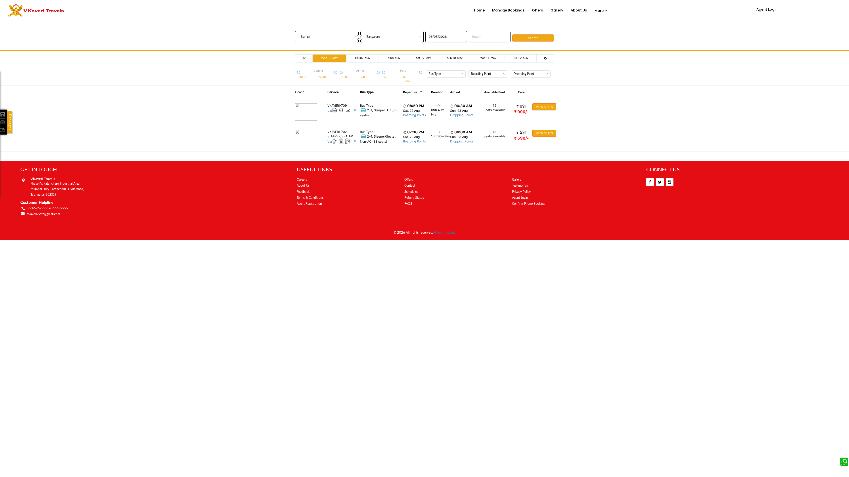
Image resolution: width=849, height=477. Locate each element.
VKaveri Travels (444, 232)
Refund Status (414, 197)
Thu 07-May (362, 58)
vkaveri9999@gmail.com (43, 214)
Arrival (455, 92)
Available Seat (494, 92)
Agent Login (767, 9)
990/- (521, 112)
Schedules (411, 191)
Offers (537, 10)
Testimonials (520, 185)
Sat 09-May (423, 58)
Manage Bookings (508, 10)
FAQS (408, 203)
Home (479, 10)
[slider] (298, 72)
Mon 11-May (488, 58)
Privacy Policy (521, 191)
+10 (354, 141)
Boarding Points (414, 115)
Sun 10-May (455, 58)
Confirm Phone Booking (528, 203)
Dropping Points (461, 115)
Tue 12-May (520, 58)
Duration (437, 92)
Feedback (303, 191)
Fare (521, 92)
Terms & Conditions (310, 197)
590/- (521, 138)
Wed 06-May (329, 58)
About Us (579, 10)
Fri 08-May (393, 58)
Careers (302, 179)
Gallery (557, 10)
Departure (410, 92)
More (599, 11)
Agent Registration (309, 203)
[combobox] (445, 74)
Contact (409, 185)
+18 (354, 110)
